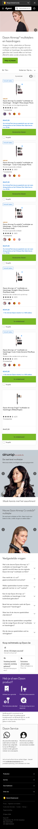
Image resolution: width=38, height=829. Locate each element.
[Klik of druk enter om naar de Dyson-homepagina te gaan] (8, 9)
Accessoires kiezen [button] (19, 132)
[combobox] (16, 3)
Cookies (19, 807)
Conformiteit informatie (9, 807)
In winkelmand (19, 321)
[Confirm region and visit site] (34, 3)
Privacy (5, 803)
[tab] (31, 76)
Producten (6, 774)
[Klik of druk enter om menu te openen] (3, 8)
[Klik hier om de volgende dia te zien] (35, 473)
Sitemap (24, 807)
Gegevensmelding (7, 810)
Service (5, 780)
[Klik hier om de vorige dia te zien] (3, 473)
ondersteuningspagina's (13, 761)
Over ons (6, 792)
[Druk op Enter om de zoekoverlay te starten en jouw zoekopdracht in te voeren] (23, 8)
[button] (35, 30)
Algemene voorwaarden (14, 803)
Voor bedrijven (7, 786)
